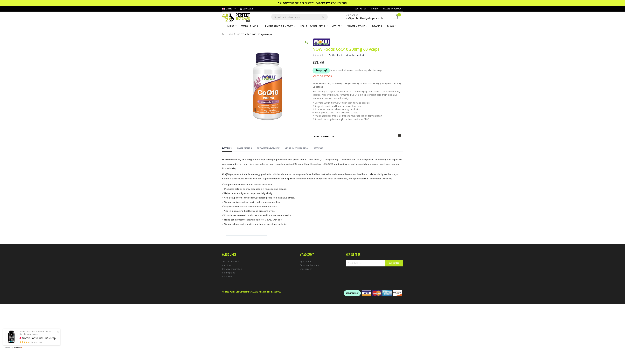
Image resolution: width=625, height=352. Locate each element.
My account (305, 261)
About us (226, 265)
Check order (305, 268)
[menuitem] (377, 25)
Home (230, 33)
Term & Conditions (231, 261)
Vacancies (227, 276)
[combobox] (299, 17)
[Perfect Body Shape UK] (236, 17)
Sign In (374, 8)
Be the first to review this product (346, 55)
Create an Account (393, 8)
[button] (307, 44)
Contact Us (360, 8)
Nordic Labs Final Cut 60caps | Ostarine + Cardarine (40, 338)
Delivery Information (232, 268)
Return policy (228, 272)
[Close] (57, 332)
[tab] (229, 148)
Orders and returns (309, 265)
